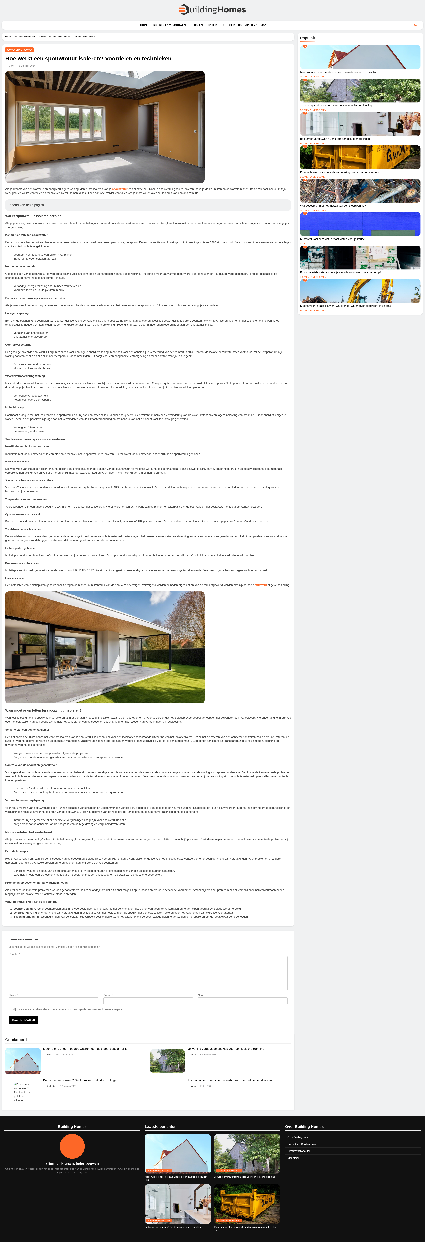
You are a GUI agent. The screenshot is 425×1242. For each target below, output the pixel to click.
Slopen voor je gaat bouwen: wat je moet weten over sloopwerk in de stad (345, 305)
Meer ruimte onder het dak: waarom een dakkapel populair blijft (85, 1048)
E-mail (108, 995)
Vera (48, 1054)
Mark (11, 65)
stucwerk (261, 585)
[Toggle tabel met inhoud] (285, 205)
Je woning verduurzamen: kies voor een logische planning (226, 1048)
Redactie (51, 1086)
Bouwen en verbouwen (169, 25)
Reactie (14, 954)
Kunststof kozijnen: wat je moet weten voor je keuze (332, 238)
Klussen (197, 25)
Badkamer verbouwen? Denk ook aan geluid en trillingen (80, 1080)
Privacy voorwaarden (298, 1150)
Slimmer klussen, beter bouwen (72, 1163)
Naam (13, 995)
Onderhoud (216, 25)
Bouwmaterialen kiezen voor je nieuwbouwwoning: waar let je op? (340, 272)
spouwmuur (120, 189)
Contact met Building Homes (302, 1144)
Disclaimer (293, 1157)
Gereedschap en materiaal (248, 25)
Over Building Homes (299, 1137)
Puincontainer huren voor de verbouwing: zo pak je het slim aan (230, 1080)
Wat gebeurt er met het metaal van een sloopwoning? (333, 205)
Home (144, 25)
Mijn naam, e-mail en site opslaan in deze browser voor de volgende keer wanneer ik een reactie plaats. (68, 1009)
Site (200, 995)
